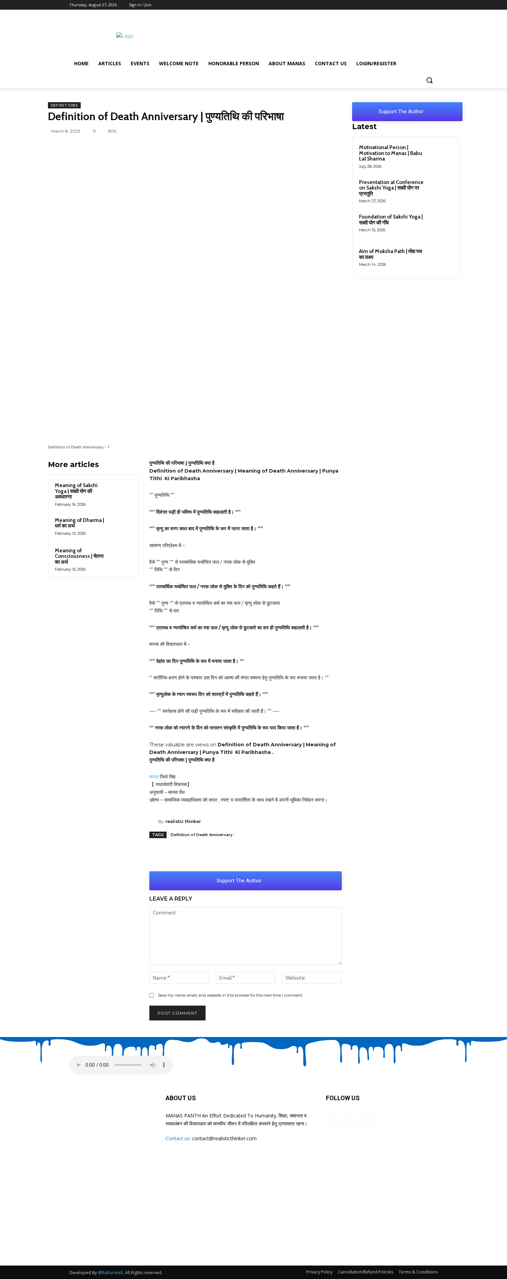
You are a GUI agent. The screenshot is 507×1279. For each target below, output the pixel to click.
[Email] (340, 131)
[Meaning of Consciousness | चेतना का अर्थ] (122, 556)
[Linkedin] (324, 131)
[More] (326, 854)
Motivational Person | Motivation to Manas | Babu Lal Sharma (390, 153)
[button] (429, 80)
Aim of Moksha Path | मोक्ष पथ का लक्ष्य (390, 254)
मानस (154, 777)
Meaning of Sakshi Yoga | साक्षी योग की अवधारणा (76, 491)
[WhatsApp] (244, 131)
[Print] (310, 854)
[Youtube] (434, 5)
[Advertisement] (305, 34)
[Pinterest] (308, 131)
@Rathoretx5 (110, 1273)
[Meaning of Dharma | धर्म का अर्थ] (122, 526)
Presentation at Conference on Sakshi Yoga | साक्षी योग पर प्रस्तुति (391, 188)
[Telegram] (292, 131)
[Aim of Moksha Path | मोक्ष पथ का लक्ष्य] (440, 259)
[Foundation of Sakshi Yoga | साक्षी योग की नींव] (440, 225)
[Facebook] (415, 5)
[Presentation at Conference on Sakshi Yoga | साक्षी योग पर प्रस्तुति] (440, 190)
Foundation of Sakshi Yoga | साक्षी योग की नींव (391, 220)
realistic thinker (183, 821)
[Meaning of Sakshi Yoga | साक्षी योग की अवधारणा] (122, 491)
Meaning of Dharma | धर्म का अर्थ (79, 523)
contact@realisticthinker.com (224, 1138)
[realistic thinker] (153, 821)
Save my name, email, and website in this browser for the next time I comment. (230, 995)
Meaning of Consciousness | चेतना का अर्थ (79, 556)
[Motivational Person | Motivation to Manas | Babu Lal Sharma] (440, 155)
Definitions (64, 105)
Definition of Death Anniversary (201, 834)
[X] (424, 5)
